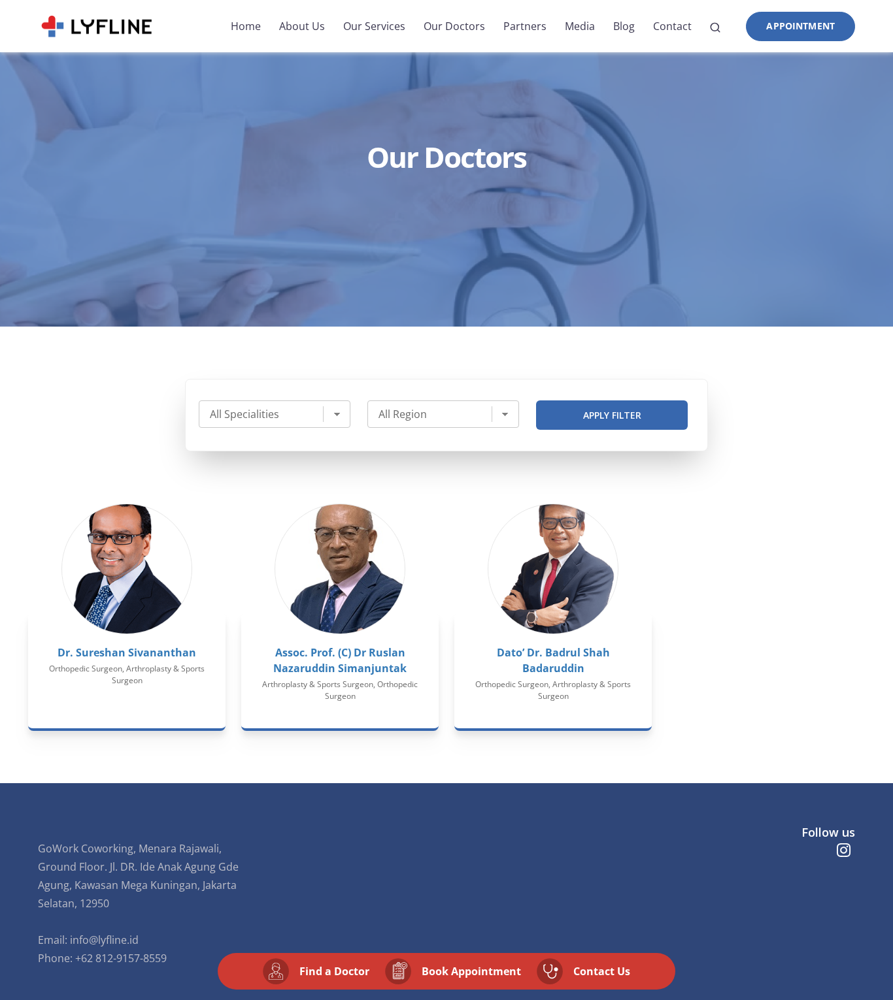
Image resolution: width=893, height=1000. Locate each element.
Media (580, 26)
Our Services (374, 26)
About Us (302, 26)
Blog (624, 26)
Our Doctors (454, 26)
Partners (525, 26)
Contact (672, 26)
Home (246, 26)
